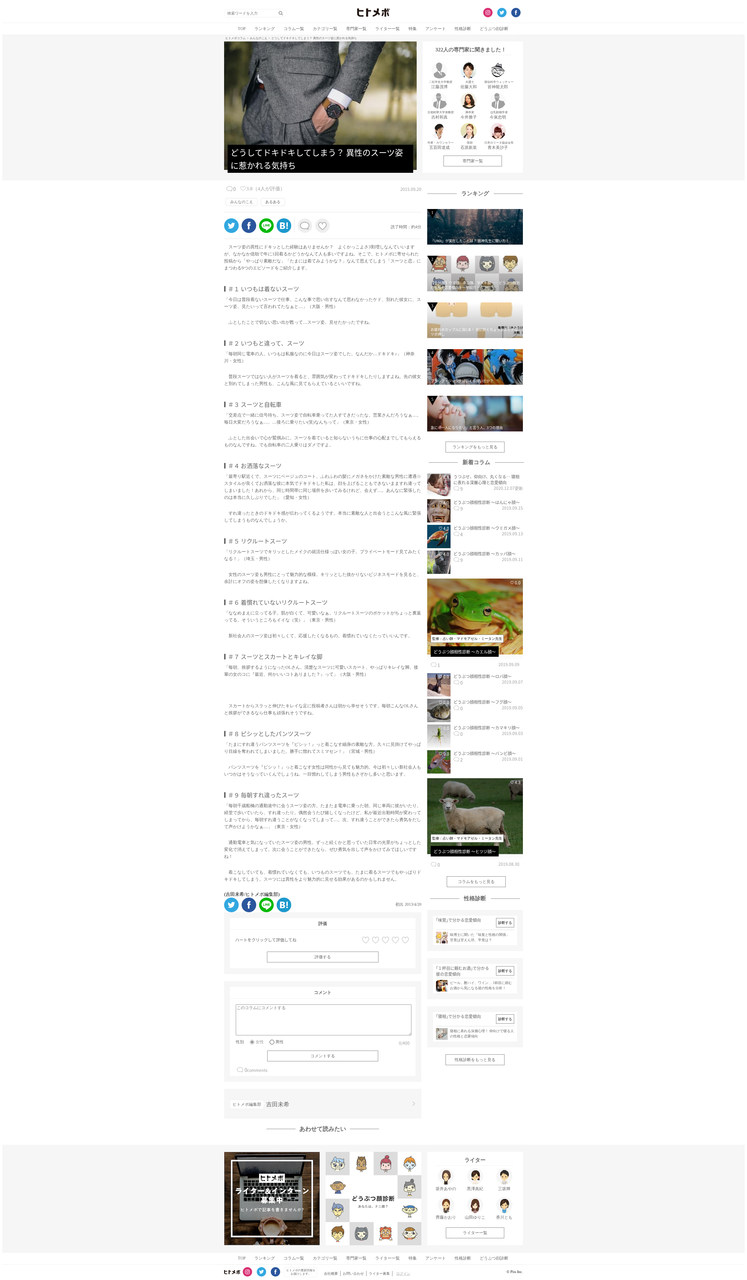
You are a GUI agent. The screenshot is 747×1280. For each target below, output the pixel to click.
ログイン (403, 1274)
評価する (323, 957)
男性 (279, 1042)
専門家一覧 (356, 29)
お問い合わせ (353, 1274)
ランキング (264, 29)
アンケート (435, 29)
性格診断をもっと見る (475, 1060)
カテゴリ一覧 (325, 29)
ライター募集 (379, 1274)
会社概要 (331, 1274)
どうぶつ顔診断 (494, 29)
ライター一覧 (387, 29)
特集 (413, 29)
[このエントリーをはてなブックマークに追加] (284, 231)
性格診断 (463, 29)
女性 (260, 1042)
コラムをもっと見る (476, 882)
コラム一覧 (294, 29)
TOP (242, 29)
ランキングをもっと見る (475, 447)
